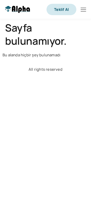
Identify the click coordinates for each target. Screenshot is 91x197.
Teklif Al (61, 9)
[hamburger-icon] (83, 10)
